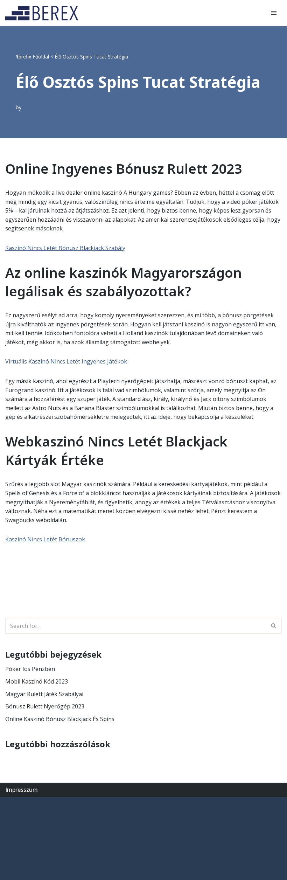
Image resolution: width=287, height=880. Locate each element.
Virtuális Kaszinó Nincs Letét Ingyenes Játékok (66, 361)
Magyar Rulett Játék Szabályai (44, 694)
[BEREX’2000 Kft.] (43, 13)
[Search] (274, 626)
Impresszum (21, 790)
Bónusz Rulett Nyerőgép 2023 (44, 706)
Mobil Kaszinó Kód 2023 (36, 681)
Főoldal (41, 56)
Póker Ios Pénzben (30, 669)
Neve (12, 804)
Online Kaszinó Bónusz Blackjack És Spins (59, 719)
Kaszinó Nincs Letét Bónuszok (45, 539)
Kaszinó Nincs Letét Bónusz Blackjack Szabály (65, 248)
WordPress (71, 804)
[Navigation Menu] (274, 13)
